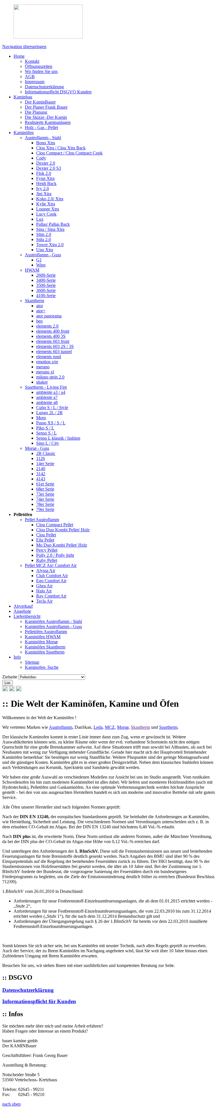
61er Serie (45, 484)
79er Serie (45, 509)
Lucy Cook (46, 214)
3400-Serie (46, 280)
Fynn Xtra (45, 178)
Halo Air (44, 590)
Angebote (22, 611)
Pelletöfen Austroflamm (46, 631)
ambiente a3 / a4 (50, 392)
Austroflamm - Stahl (43, 137)
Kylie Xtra (45, 203)
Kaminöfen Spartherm (44, 652)
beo (39, 321)
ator (39, 305)
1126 (40, 458)
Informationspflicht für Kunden (39, 1001)
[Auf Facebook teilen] (12, 689)
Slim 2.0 (43, 234)
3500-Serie (46, 285)
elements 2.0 (47, 326)
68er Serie (45, 489)
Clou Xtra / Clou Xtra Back (61, 147)
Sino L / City (47, 443)
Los (7, 683)
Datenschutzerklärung (44, 86)
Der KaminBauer (40, 102)
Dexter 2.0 (45, 163)
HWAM (32, 270)
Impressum (34, 81)
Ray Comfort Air (51, 596)
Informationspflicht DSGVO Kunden (58, 91)
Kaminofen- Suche (41, 667)
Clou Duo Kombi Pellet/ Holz (63, 529)
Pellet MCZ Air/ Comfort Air (51, 565)
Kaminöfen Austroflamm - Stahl (53, 621)
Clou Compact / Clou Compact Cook (69, 153)
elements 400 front (52, 331)
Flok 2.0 (43, 173)
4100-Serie (46, 295)
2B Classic (45, 453)
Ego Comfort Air (51, 580)
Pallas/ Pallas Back (53, 224)
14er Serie (45, 463)
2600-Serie (46, 275)
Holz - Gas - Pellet (41, 127)
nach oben (11, 1104)
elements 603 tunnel (54, 351)
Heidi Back (46, 183)
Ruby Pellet (46, 560)
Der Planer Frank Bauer (46, 107)
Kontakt (32, 61)
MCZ (110, 727)
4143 (40, 478)
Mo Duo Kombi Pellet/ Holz (61, 545)
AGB (30, 76)
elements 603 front (52, 341)
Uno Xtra (44, 249)
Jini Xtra (43, 193)
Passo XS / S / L (51, 422)
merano (42, 366)
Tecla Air (44, 601)
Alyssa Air (45, 570)
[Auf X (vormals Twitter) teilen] (18, 689)
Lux (40, 219)
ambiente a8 (47, 402)
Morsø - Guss (37, 448)
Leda (98, 727)
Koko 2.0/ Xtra (49, 198)
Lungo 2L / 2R (49, 412)
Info (17, 657)
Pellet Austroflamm (42, 519)
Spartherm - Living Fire (46, 387)
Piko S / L (45, 427)
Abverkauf (23, 606)
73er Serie (45, 494)
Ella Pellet (45, 540)
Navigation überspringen (24, 46)
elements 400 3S (51, 336)
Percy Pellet (46, 550)
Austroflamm (60, 727)
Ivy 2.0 (42, 188)
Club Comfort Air (52, 575)
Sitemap (32, 662)
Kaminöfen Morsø (41, 641)
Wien (40, 265)
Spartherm (168, 727)
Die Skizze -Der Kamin (46, 117)
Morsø (123, 727)
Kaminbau (23, 96)
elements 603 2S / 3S (55, 346)
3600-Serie (46, 290)
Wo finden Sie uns (41, 71)
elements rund (48, 356)
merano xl (45, 371)
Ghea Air (44, 585)
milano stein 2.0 (50, 377)
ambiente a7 (47, 397)
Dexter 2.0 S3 (48, 168)
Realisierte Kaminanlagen (48, 122)
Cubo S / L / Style (52, 407)
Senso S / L (46, 433)
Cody (41, 158)
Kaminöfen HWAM (42, 636)
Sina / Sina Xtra (50, 229)
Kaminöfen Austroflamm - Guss (53, 626)
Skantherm (34, 300)
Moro (41, 417)
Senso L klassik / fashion (58, 438)
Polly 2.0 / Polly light (55, 555)
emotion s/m (47, 361)
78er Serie (45, 504)
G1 (39, 259)
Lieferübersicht (27, 616)
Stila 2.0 (43, 239)
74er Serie (45, 499)
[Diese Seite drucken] (5, 689)
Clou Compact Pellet (54, 524)
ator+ (40, 310)
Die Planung (36, 112)
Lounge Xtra (47, 209)
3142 (40, 473)
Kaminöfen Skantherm (45, 646)
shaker (42, 382)
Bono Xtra (45, 142)
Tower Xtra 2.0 (50, 244)
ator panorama (49, 315)
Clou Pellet (46, 534)
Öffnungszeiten (38, 66)
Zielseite (9, 676)
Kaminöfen (24, 132)
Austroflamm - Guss (43, 254)
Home (19, 56)
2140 (40, 468)
